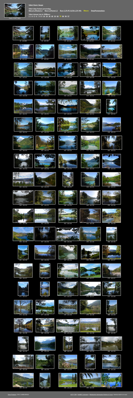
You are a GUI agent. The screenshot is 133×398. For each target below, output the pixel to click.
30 (49, 16)
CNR (75, 394)
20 (47, 16)
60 (58, 16)
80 (63, 16)
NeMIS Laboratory (83, 394)
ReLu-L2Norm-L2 (35, 11)
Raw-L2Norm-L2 (51, 11)
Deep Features (12, 394)
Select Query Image (36, 5)
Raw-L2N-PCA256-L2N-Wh (70, 11)
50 (55, 16)
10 (44, 16)
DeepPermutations (98, 11)
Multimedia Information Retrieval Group (101, 394)
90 (66, 16)
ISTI (71, 394)
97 (68, 16)
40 (52, 16)
